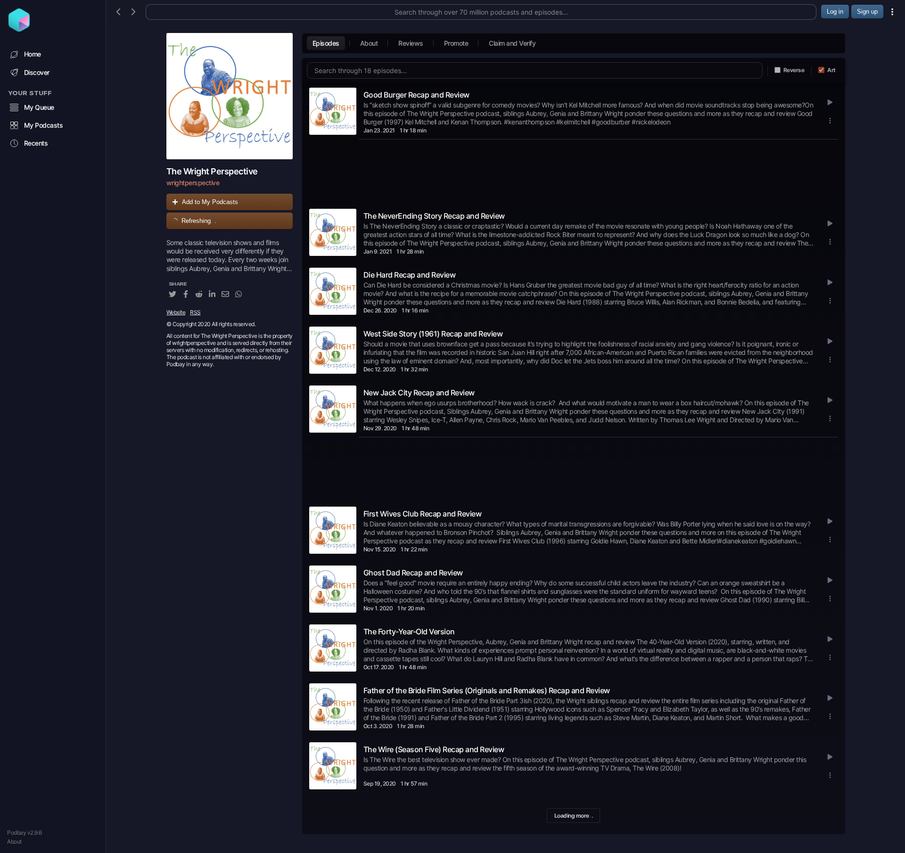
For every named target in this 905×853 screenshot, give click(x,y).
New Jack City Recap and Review (419, 392)
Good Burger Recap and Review (416, 94)
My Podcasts (43, 125)
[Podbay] (19, 28)
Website (176, 312)
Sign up (867, 11)
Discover (36, 72)
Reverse (794, 70)
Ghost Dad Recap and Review (413, 572)
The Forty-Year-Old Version (409, 631)
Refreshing (198, 220)
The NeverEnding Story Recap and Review (434, 216)
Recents (36, 143)
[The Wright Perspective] (229, 96)
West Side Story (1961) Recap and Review (433, 333)
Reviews (410, 43)
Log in (835, 11)
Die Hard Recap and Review (409, 274)
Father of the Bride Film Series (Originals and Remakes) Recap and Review (486, 690)
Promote (456, 43)
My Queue (39, 107)
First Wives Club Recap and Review (422, 513)
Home (32, 54)
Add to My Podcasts (210, 201)
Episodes (326, 43)
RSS (195, 312)
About (14, 841)
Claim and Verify (512, 43)
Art (831, 70)
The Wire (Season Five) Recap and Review (433, 749)
